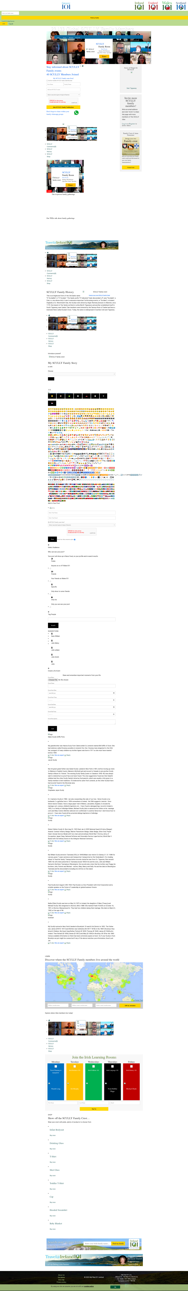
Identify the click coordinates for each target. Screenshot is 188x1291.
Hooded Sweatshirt (58, 1209)
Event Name (51, 683)
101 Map (7, 21)
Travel (3, 21)
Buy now (53, 1135)
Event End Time (52, 711)
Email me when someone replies (65, 539)
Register (132, 123)
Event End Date (52, 704)
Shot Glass (55, 1169)
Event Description (52, 718)
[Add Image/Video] (83, 508)
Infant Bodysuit (57, 1129)
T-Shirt (53, 1156)
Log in (11, 24)
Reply (68, 755)
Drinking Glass (57, 1143)
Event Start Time (52, 697)
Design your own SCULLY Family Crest (99, 295)
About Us (61, 1275)
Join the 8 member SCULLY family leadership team (60, 80)
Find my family (94, 18)
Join (4, 24)
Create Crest (130, 167)
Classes (12, 21)
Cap (51, 1196)
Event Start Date (52, 690)
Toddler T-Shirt (57, 1183)
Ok (115, 1287)
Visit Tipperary (132, 88)
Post (52, 539)
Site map (61, 1280)
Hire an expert (59, 755)
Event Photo (51, 677)
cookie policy (89, 1286)
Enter (104, 56)
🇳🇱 (52, 403)
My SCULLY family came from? (56, 522)
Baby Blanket (56, 1223)
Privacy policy (61, 1282)
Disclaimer (61, 1277)
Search (53, 625)
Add (52, 729)
